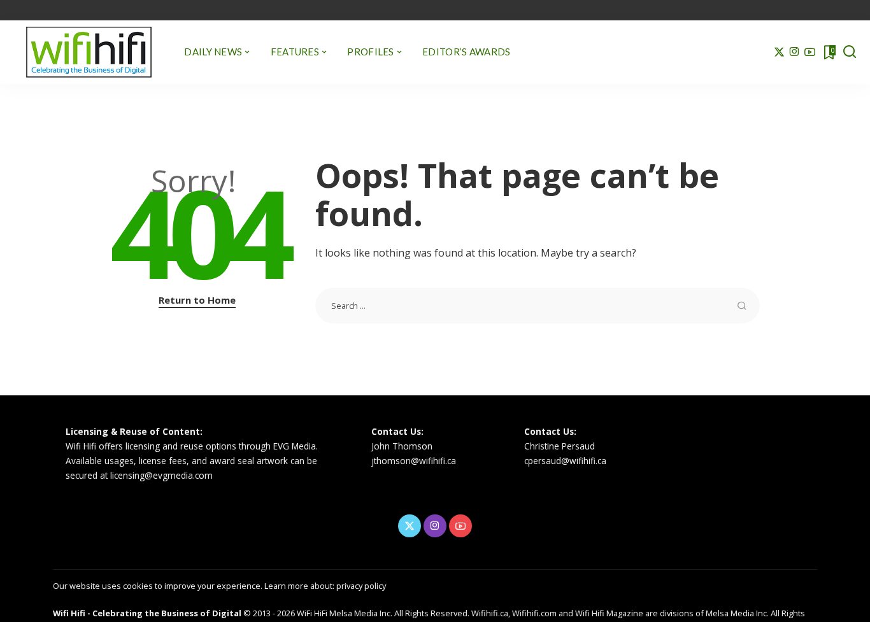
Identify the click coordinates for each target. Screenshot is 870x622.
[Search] (849, 52)
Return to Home (197, 299)
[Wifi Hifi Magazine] (89, 52)
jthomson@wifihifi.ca (413, 461)
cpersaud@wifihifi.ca (565, 461)
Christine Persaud (559, 446)
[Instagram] (794, 52)
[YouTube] (809, 52)
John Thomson (401, 446)
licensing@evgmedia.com (161, 475)
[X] (779, 52)
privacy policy (361, 585)
